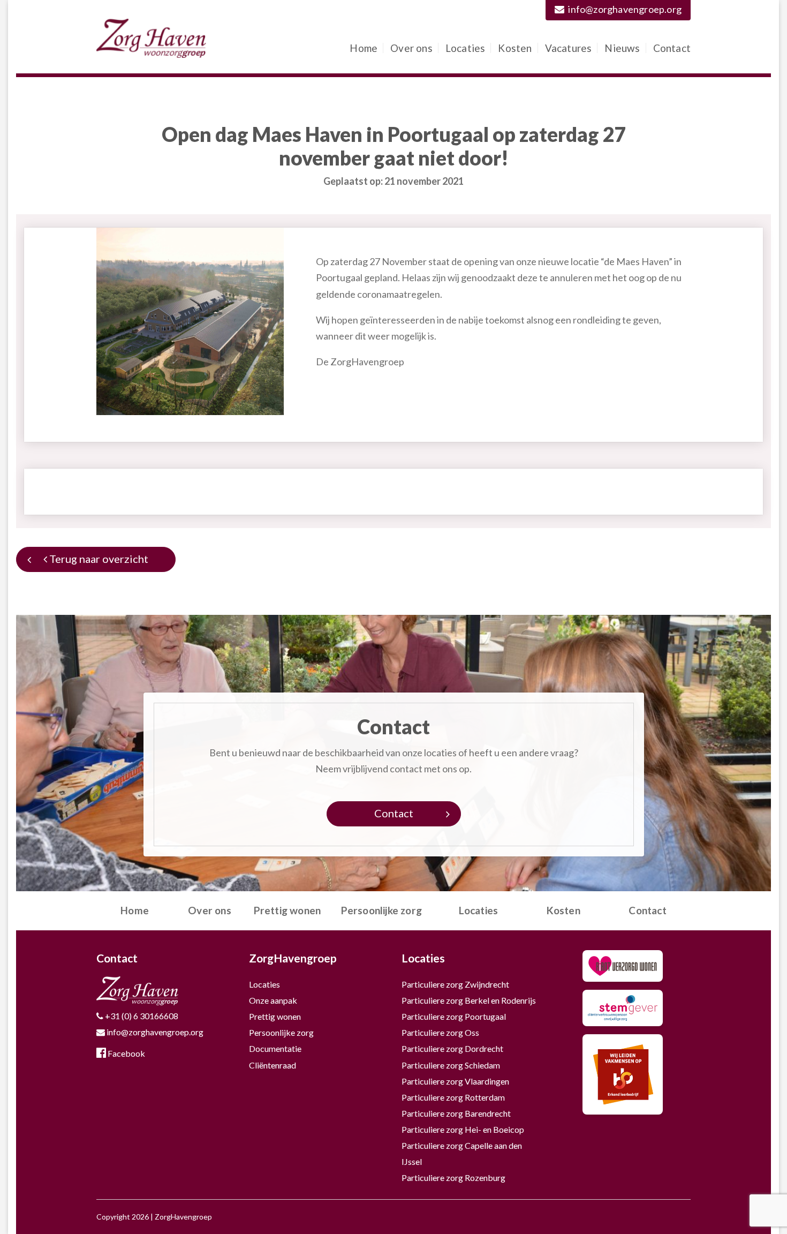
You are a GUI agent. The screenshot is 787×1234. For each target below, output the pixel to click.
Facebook (125, 1053)
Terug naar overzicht (97, 558)
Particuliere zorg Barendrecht (456, 1113)
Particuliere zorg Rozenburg (453, 1177)
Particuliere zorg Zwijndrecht (455, 984)
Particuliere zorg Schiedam (451, 1065)
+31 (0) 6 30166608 (140, 1016)
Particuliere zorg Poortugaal (454, 1016)
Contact (672, 48)
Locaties (465, 48)
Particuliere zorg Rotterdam (453, 1097)
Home (363, 48)
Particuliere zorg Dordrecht (452, 1048)
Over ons (411, 48)
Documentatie (275, 1048)
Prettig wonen (287, 910)
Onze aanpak (273, 1000)
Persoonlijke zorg (381, 910)
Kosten (515, 48)
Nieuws (622, 48)
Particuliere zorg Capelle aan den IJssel (462, 1153)
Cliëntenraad (272, 1065)
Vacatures (568, 48)
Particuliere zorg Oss (440, 1032)
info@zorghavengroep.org (625, 9)
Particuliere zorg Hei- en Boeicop (463, 1129)
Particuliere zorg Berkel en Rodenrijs (469, 1000)
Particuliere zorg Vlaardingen (455, 1081)
